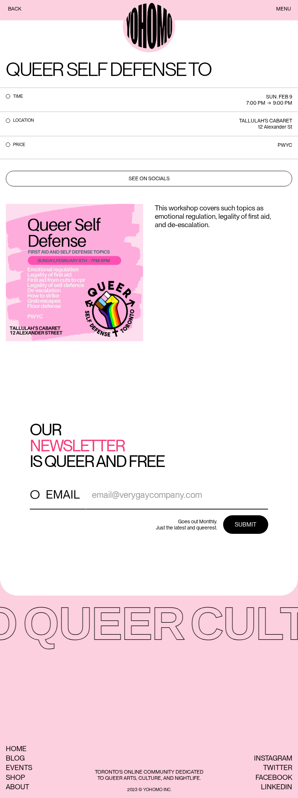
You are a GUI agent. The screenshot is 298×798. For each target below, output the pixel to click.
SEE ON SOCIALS (149, 178)
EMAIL (63, 494)
